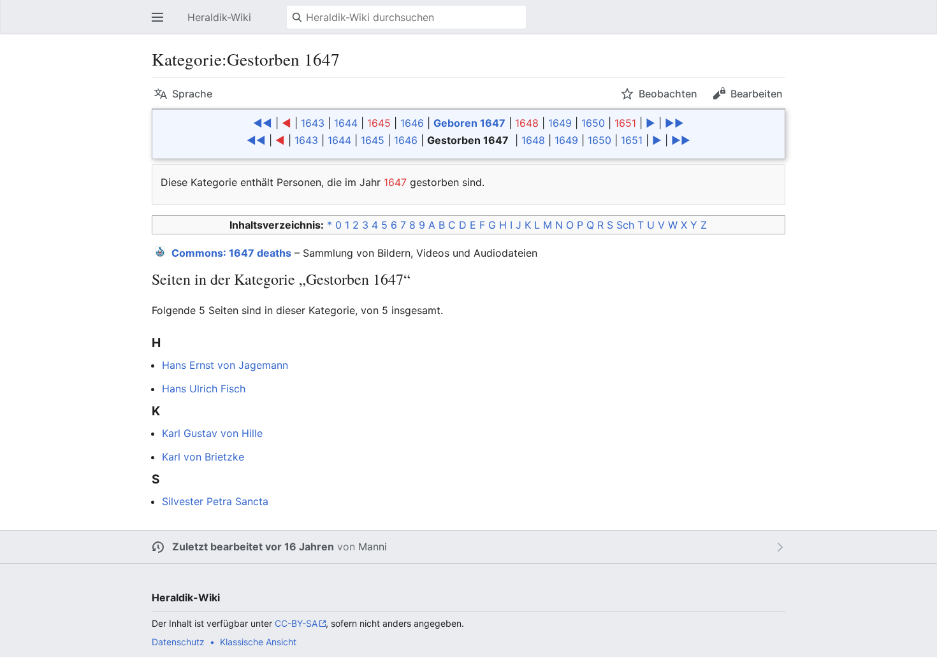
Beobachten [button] (668, 93)
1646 (412, 123)
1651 (625, 123)
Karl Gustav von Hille (212, 433)
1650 (593, 123)
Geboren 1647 (469, 123)
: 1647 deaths (231, 253)
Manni (372, 546)
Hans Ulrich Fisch (203, 388)
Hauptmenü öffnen (161, 23)
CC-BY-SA (296, 623)
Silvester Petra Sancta (215, 501)
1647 (395, 182)
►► (674, 123)
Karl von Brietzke (203, 456)
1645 (379, 123)
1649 (560, 123)
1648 (527, 123)
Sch (625, 224)
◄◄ (262, 123)
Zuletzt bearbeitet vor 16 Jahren (253, 546)
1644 (346, 123)
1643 (312, 123)
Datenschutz (178, 641)
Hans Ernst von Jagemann (225, 365)
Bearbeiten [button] (756, 93)
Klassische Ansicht (258, 641)
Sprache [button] (192, 93)
